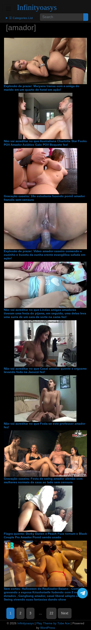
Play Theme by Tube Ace (53, 623)
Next (64, 613)
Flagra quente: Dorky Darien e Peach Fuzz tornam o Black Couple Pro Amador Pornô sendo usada (45, 535)
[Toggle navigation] (8, 9)
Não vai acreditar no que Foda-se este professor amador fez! (44, 425)
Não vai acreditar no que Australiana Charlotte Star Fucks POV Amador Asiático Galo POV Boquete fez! (45, 142)
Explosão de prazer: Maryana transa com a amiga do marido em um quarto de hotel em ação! (41, 87)
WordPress (47, 627)
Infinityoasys (37, 7)
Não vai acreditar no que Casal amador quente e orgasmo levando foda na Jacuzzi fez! (45, 370)
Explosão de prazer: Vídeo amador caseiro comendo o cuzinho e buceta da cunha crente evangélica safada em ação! (44, 254)
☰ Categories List (21, 18)
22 (51, 613)
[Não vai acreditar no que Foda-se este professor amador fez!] (45, 398)
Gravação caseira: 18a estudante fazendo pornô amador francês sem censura (44, 197)
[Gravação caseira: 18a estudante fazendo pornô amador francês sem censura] (45, 171)
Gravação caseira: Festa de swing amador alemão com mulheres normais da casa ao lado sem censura (43, 480)
